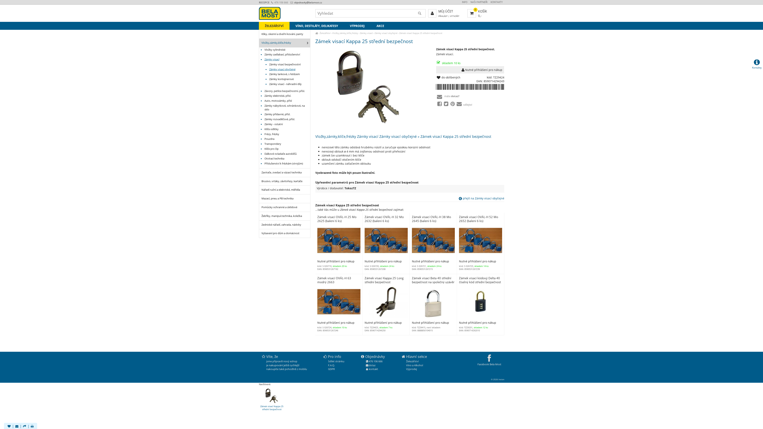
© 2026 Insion (497, 379)
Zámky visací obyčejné (386, 33)
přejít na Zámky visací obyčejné (483, 198)
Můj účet (445, 11)
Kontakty (497, 2)
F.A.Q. (331, 365)
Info (464, 2)
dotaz (372, 365)
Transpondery (272, 144)
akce (380, 26)
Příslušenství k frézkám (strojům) (283, 163)
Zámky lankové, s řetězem (284, 74)
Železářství (325, 33)
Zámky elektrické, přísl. (277, 96)
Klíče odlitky (271, 129)
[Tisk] (32, 426)
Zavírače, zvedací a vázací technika (281, 172)
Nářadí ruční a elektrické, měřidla (280, 189)
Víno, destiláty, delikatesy (316, 26)
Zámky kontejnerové (281, 79)
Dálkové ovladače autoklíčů (280, 154)
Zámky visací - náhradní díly (285, 84)
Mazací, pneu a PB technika (277, 198)
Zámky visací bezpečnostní (285, 64)
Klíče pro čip (271, 149)
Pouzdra (269, 139)
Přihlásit (443, 16)
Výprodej (357, 26)
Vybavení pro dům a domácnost (280, 233)
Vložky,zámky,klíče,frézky (345, 33)
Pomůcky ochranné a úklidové (279, 207)
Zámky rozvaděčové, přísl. (279, 119)
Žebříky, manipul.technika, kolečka (281, 216)
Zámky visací (366, 33)
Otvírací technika (274, 158)
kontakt (373, 369)
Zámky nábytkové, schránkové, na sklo (284, 107)
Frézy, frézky (271, 134)
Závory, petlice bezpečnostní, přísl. (284, 91)
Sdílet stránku (336, 361)
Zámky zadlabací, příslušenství (282, 54)
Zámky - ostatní (273, 124)
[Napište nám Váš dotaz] (16, 426)
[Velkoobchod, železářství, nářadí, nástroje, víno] (316, 33)
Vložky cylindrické (274, 49)
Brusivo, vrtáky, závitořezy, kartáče (281, 181)
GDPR (331, 369)
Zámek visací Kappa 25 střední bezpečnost (420, 33)
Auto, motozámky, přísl (278, 100)
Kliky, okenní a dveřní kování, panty (282, 34)
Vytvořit (454, 16)
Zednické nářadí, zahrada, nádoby (281, 224)
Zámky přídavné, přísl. (277, 114)
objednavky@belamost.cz (307, 2)
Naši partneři (479, 2)
